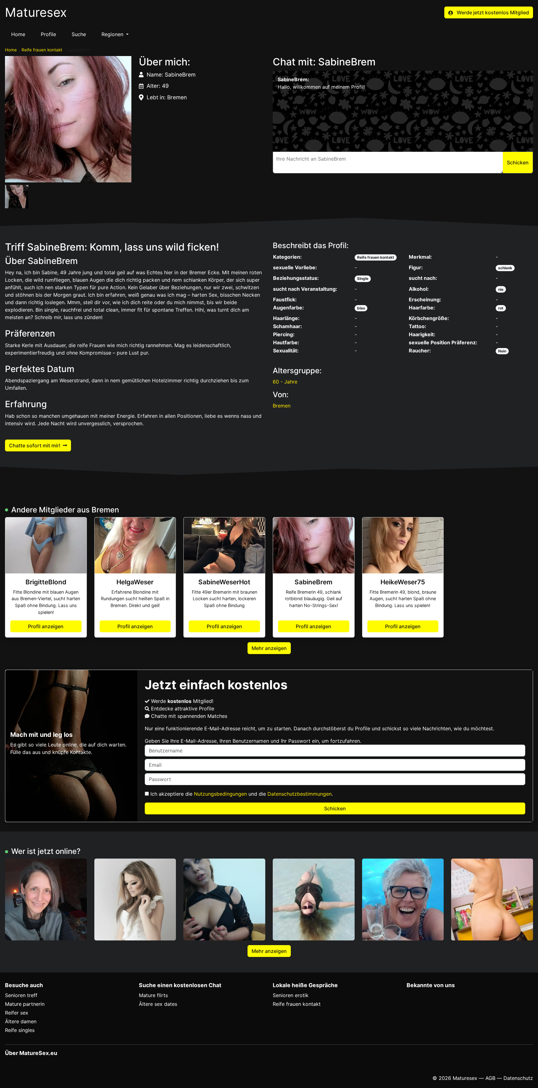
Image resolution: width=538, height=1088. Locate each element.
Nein (502, 351)
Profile (48, 34)
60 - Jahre (285, 382)
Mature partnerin (25, 1004)
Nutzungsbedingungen (220, 794)
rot (500, 308)
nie (500, 289)
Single (362, 278)
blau (361, 308)
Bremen (281, 406)
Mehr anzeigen (269, 648)
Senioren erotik (291, 995)
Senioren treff (21, 995)
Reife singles (20, 1030)
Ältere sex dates (158, 1004)
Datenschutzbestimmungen (299, 794)
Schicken (335, 808)
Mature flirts (153, 995)
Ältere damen (20, 1021)
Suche (79, 34)
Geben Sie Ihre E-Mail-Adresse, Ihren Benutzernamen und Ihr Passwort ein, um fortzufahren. (253, 741)
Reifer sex (16, 1013)
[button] (68, 119)
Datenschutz (518, 1078)
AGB (490, 1078)
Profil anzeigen (46, 626)
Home (18, 34)
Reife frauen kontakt (41, 49)
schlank (505, 268)
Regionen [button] (113, 34)
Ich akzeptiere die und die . (241, 794)
